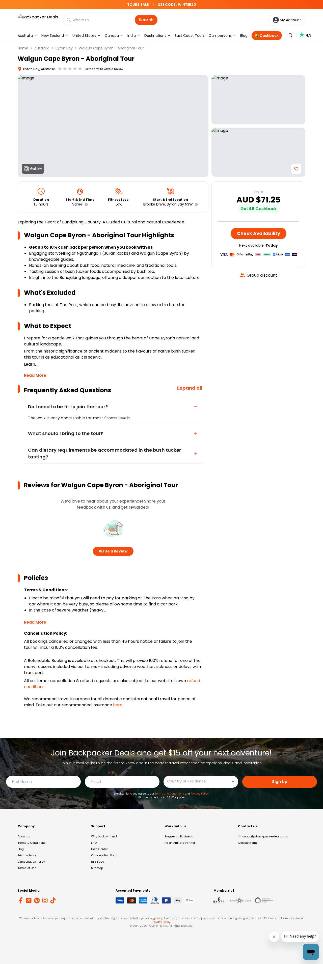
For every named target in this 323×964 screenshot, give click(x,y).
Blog (244, 35)
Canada (112, 35)
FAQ (94, 843)
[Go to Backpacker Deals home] (38, 19)
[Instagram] (45, 900)
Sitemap (97, 868)
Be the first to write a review (104, 69)
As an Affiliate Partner (180, 843)
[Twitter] (29, 900)
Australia (25, 35)
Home (23, 48)
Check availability (258, 233)
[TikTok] (53, 900)
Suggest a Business (179, 836)
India (131, 35)
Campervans (220, 35)
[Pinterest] (37, 900)
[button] (85, 204)
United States (84, 35)
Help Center (99, 849)
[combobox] (197, 781)
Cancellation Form (104, 855)
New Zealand (52, 35)
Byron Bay (64, 48)
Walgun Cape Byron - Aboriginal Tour (111, 48)
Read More (35, 375)
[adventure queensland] (239, 900)
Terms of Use (27, 868)
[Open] (232, 781)
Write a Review (113, 551)
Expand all (189, 388)
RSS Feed (97, 862)
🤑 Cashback (267, 35)
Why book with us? (104, 836)
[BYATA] (218, 900)
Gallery (36, 168)
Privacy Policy (200, 794)
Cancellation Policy (31, 862)
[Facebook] (21, 900)
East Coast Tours (190, 35)
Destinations (155, 35)
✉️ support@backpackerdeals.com (263, 836)
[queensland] (264, 900)
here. (118, 705)
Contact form (247, 843)
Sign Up (279, 781)
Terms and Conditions (169, 794)
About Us (24, 836)
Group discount (262, 275)
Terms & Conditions (32, 843)
